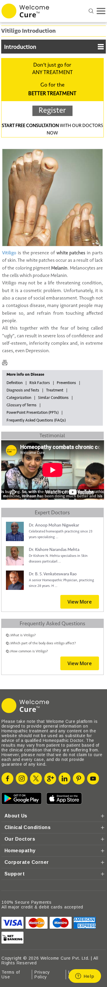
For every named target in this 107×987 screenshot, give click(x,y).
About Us (15, 815)
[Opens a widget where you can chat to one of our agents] (84, 976)
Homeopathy (20, 850)
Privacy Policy (42, 974)
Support (14, 873)
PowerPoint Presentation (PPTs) (33, 412)
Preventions (66, 382)
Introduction (20, 47)
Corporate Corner (26, 862)
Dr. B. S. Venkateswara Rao (53, 573)
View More (79, 602)
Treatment (54, 390)
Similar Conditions (53, 397)
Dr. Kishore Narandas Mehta (54, 549)
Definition (15, 382)
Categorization (19, 397)
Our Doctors (19, 839)
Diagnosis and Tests (23, 390)
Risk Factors (39, 382)
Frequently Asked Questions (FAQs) (36, 420)
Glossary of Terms (22, 405)
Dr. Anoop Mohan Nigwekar (54, 525)
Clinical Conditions (27, 827)
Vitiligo (9, 253)
